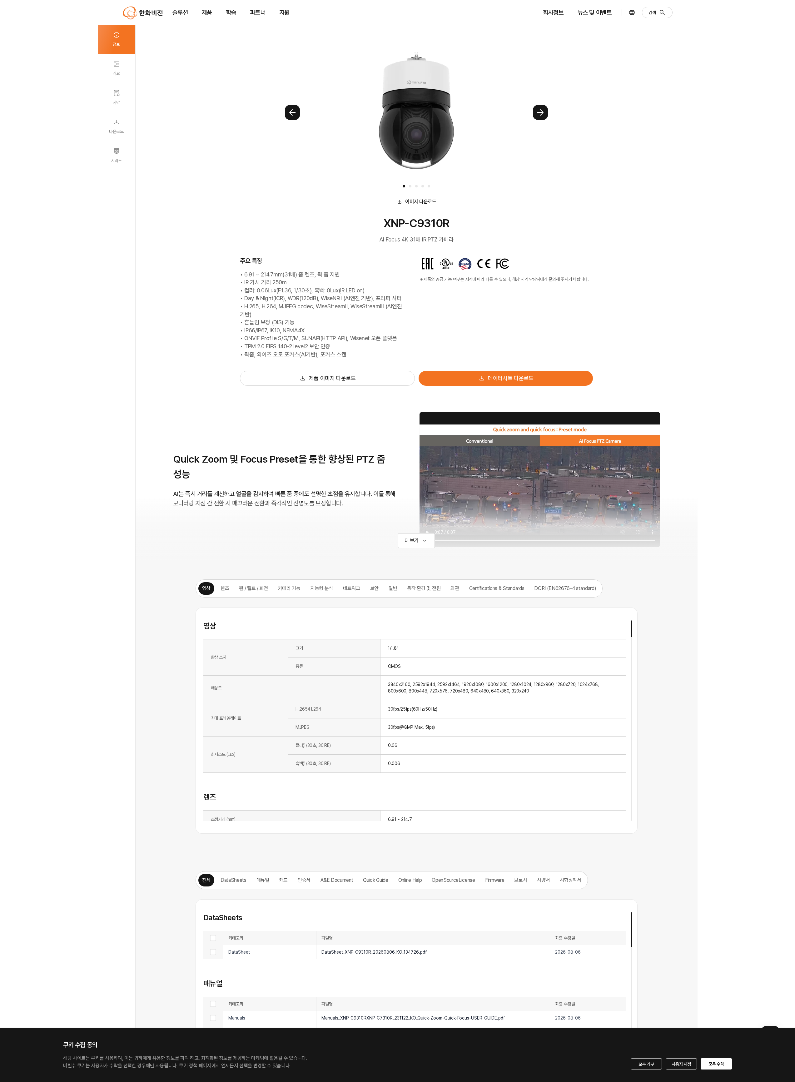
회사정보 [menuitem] (553, 12)
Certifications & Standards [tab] (496, 588)
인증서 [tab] (304, 880)
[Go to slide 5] (429, 186)
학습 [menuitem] (231, 12)
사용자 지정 (681, 1064)
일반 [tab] (393, 588)
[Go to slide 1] (404, 186)
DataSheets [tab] (233, 880)
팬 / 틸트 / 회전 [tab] (253, 588)
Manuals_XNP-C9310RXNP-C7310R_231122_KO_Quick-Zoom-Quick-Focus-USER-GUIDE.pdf (413, 1017)
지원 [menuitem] (284, 12)
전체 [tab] (206, 880)
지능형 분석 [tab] (322, 588)
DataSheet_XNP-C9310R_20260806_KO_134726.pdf (374, 952)
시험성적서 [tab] (570, 880)
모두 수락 (716, 1063)
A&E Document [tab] (336, 880)
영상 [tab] (206, 588)
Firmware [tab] (494, 880)
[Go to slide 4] (422, 186)
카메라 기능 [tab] (289, 588)
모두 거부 (646, 1064)
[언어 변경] (632, 12)
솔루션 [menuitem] (180, 12)
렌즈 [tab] (225, 588)
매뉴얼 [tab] (262, 880)
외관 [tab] (454, 588)
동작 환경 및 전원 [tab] (423, 588)
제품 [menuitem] (206, 12)
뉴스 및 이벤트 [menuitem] (595, 12)
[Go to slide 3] (416, 186)
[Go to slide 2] (410, 186)
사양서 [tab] (543, 880)
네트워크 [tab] (351, 588)
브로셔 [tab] (520, 880)
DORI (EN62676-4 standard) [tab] (565, 588)
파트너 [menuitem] (258, 12)
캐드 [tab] (283, 880)
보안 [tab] (374, 588)
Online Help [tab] (410, 880)
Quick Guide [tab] (375, 880)
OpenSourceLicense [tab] (453, 880)
